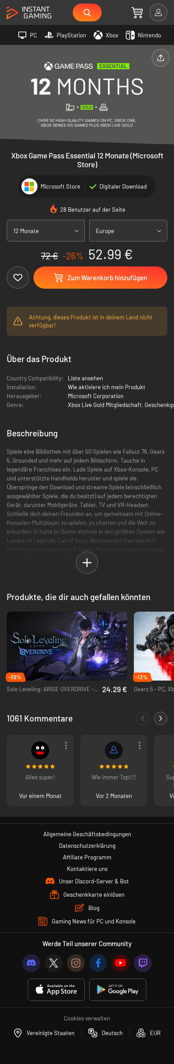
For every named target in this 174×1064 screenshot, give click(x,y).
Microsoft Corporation (96, 395)
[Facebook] (98, 963)
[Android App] (117, 990)
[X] (53, 963)
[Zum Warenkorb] (137, 12)
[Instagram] (76, 963)
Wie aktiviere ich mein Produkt (106, 387)
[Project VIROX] (40, 750)
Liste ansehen (85, 378)
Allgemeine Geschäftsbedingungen (87, 834)
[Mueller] (114, 750)
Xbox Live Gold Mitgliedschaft (105, 404)
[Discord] (31, 963)
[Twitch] (143, 963)
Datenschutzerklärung (87, 845)
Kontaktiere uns (87, 868)
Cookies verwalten (87, 1018)
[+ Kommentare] (160, 718)
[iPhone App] (56, 990)
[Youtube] (120, 963)
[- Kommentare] (142, 718)
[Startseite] (29, 13)
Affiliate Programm (87, 857)
